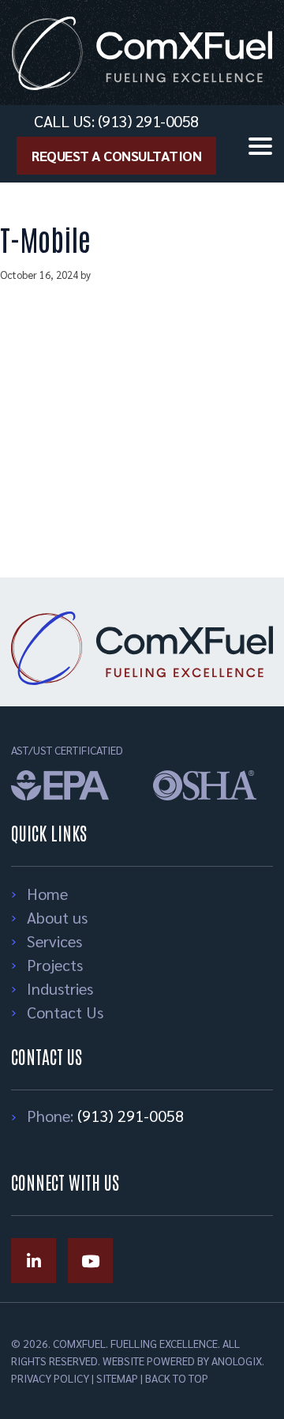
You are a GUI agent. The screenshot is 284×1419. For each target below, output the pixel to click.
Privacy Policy (50, 1378)
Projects (55, 964)
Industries (60, 988)
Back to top (176, 1378)
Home (47, 893)
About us (57, 917)
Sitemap (117, 1378)
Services (54, 941)
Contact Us (65, 1012)
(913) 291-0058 (130, 1115)
